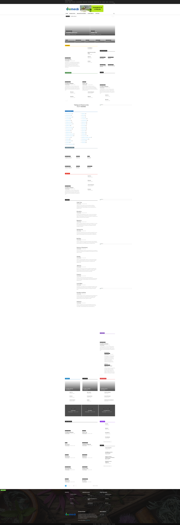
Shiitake (78, 256)
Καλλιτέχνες (84, 123)
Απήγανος (79, 301)
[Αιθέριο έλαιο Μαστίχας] (111, 62)
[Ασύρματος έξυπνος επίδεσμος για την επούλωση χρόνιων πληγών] (102, 457)
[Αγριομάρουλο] (110, 39)
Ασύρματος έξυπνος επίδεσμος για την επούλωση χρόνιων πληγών (109, 457)
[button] (114, 13)
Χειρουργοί (83, 140)
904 (73, 485)
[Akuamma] (100, 39)
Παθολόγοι (83, 132)
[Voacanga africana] (84, 397)
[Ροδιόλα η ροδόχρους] (102, 393)
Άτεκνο (89, 494)
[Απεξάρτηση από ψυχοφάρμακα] (102, 401)
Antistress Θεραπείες (67, 156)
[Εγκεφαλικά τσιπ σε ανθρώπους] (102, 462)
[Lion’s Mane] (70, 286)
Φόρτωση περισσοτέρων (107, 441)
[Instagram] (114, 3)
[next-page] (67, 69)
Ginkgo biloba (85, 468)
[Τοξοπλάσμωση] (84, 504)
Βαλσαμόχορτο (102, 58)
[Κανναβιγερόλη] (102, 438)
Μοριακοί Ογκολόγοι (69, 127)
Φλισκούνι (89, 157)
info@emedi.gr (88, 520)
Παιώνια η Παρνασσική (82, 247)
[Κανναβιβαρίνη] (84, 49)
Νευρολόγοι (84, 127)
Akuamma (89, 96)
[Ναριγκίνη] (70, 223)
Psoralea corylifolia (81, 292)
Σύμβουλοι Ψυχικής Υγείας (86, 137)
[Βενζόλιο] (70, 241)
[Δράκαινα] (84, 57)
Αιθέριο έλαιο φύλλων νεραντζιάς (103, 66)
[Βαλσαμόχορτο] (103, 55)
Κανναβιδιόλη (107, 432)
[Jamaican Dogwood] (80, 39)
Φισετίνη (109, 58)
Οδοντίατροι (84, 128)
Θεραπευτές (84, 122)
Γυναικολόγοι (84, 118)
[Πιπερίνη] (70, 277)
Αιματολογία (78, 156)
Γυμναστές (68, 118)
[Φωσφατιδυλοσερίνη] (102, 397)
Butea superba (89, 392)
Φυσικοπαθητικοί (69, 140)
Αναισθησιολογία (90, 166)
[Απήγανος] (70, 304)
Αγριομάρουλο (68, 59)
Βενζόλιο (79, 238)
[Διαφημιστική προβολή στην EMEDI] (84, 499)
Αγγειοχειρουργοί (69, 113)
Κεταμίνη (84, 480)
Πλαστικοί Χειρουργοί (69, 135)
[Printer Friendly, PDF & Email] (3, 490)
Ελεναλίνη (71, 96)
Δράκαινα (89, 56)
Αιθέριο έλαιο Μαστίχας (111, 65)
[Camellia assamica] (107, 386)
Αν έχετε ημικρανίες (108, 447)
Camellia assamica (104, 388)
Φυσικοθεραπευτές (85, 139)
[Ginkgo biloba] (90, 463)
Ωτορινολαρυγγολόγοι (69, 144)
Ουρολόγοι (83, 130)
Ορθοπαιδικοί (68, 130)
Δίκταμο (89, 61)
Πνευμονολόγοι (84, 135)
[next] (113, 16)
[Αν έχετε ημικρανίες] (102, 449)
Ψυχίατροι (67, 142)
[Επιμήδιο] (84, 401)
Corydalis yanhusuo (73, 16)
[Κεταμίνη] (90, 475)
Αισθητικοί (83, 113)
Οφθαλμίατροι (68, 132)
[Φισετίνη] (111, 55)
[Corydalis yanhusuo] (77, 26)
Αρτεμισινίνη (80, 229)
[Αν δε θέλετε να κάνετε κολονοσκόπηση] (102, 453)
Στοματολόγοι (68, 137)
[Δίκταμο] (84, 62)
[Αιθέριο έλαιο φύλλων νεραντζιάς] (103, 62)
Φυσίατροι (67, 139)
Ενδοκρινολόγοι (68, 122)
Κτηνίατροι (83, 125)
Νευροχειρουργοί (69, 128)
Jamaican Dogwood (68, 167)
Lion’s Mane (79, 283)
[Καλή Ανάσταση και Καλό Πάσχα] (84, 53)
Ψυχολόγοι (83, 142)
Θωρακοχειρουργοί (69, 123)
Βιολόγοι (83, 115)
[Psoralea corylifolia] (70, 295)
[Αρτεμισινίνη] (70, 232)
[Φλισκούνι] (70, 39)
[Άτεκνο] (84, 495)
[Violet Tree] (102, 26)
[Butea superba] (84, 393)
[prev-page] (65, 69)
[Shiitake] (70, 259)
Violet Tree (84, 83)
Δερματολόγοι (68, 120)
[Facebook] (113, 3)
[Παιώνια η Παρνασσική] (70, 250)
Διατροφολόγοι (84, 120)
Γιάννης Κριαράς (67, 60)
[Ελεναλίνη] (90, 39)
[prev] (112, 16)
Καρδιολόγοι (68, 125)
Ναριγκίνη (79, 220)
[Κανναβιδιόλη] (102, 433)
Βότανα (88, 156)
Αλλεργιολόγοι (68, 115)
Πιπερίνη (79, 274)
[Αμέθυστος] (102, 365)
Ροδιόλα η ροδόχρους (107, 392)
